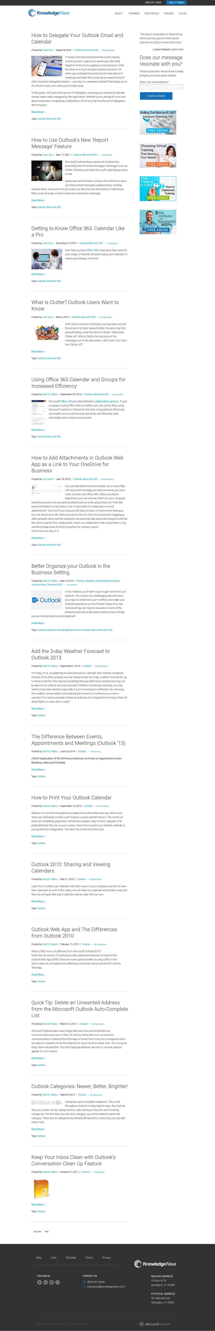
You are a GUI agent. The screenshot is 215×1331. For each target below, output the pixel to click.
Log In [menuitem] (182, 13)
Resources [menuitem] (152, 13)
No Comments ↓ (108, 50)
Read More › (38, 111)
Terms (89, 1257)
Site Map (71, 1257)
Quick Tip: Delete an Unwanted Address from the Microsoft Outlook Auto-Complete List (79, 1009)
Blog (38, 1257)
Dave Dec (48, 50)
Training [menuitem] (134, 13)
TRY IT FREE (176, 2)
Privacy (106, 1257)
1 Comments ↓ (107, 155)
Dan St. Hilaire (50, 394)
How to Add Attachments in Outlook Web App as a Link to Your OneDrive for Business (77, 464)
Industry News (38, 584)
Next (46, 1231)
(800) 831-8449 (153, 2)
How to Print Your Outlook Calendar (71, 798)
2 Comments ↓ (118, 395)
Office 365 (93, 250)
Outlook (79, 50)
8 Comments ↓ (113, 243)
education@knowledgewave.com (106, 1286)
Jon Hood (48, 243)
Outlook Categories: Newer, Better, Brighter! (79, 1086)
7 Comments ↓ (96, 752)
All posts (37, 1231)
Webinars (90, 580)
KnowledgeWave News (108, 580)
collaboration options (106, 401)
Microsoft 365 (91, 50)
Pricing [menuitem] (169, 13)
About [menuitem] (119, 13)
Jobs (53, 1257)
